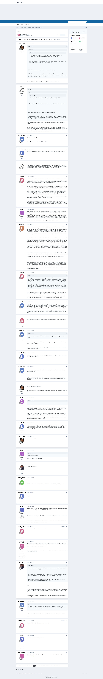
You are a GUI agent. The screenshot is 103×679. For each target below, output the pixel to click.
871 (22, 661)
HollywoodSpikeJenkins (22, 478)
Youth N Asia (22, 43)
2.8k (22, 218)
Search (23, 21)
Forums (18, 24)
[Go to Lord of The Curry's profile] (22, 153)
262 (22, 551)
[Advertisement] (51, 12)
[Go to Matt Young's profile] (22, 467)
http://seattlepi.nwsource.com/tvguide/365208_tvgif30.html (37, 141)
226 (44, 39)
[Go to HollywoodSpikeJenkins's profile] (22, 482)
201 (22, 233)
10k (22, 393)
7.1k (22, 473)
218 (24, 39)
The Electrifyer (21, 652)
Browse (18, 21)
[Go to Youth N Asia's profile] (22, 47)
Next (49, 39)
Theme (46, 676)
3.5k (22, 326)
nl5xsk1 (21, 86)
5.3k (22, 95)
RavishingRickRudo (25, 34)
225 (41, 39)
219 (27, 39)
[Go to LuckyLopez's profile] (22, 228)
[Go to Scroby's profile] (22, 510)
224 (39, 39)
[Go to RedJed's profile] (22, 180)
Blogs (22, 24)
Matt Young (21, 463)
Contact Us (52, 676)
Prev (20, 39)
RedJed (22, 176)
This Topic (81, 21)
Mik (82, 40)
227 (46, 39)
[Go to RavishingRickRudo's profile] (18, 35)
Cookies (56, 676)
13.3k (22, 631)
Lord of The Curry (22, 149)
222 (34, 39)
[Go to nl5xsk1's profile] (22, 90)
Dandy (21, 209)
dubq (74, 40)
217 (22, 39)
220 (29, 39)
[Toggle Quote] (28, 46)
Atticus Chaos (21, 135)
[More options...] (66, 43)
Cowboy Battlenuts (21, 542)
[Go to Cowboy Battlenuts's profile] (22, 546)
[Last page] (51, 39)
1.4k (22, 144)
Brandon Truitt (29, 35)
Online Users (27, 24)
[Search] (85, 22)
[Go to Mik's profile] (80, 41)
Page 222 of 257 (56, 39)
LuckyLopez (22, 224)
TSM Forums (19, 2)
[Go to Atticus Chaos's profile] (22, 139)
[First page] (18, 39)
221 (32, 39)
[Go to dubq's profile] (71, 41)
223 (36, 39)
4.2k (22, 488)
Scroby (21, 506)
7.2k (22, 515)
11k (22, 158)
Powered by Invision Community (51, 677)
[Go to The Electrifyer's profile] (22, 656)
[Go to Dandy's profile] (22, 213)
